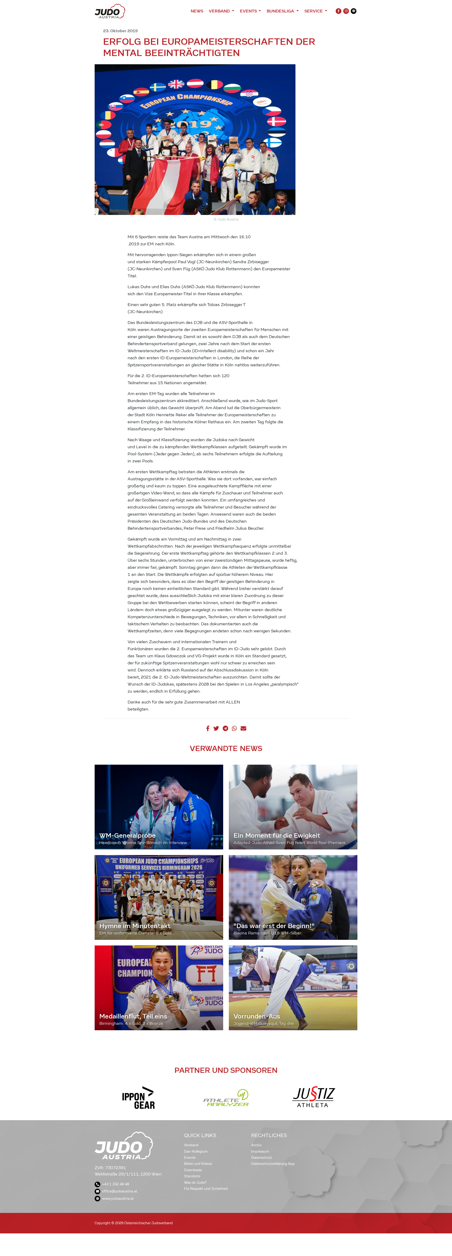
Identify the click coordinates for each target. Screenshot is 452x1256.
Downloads (193, 1170)
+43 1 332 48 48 (115, 1184)
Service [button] (314, 11)
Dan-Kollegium (196, 1151)
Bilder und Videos (198, 1164)
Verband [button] (220, 11)
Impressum (260, 1151)
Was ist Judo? (195, 1182)
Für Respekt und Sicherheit (206, 1189)
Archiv (256, 1145)
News (197, 11)
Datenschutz (261, 1157)
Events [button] (249, 11)
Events (189, 1157)
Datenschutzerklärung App (273, 1164)
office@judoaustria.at (119, 1191)
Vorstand (191, 1145)
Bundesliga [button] (281, 11)
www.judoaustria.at (118, 1198)
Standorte (192, 1176)
